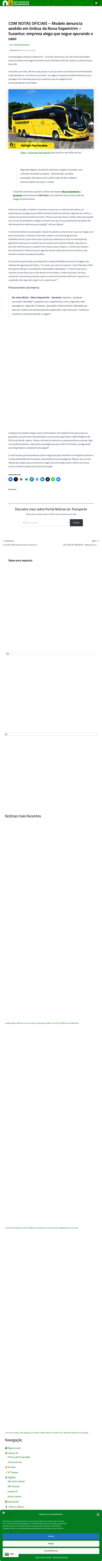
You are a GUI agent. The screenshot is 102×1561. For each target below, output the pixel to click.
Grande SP (13, 1491)
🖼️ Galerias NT (12, 1501)
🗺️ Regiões (10, 1477)
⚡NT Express (11, 1472)
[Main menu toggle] (96, 3)
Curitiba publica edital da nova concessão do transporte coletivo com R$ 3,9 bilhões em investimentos (42, 1023)
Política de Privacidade (43, 1557)
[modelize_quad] (51, 771)
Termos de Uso (15, 1462)
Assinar (76, 522)
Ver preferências (51, 1550)
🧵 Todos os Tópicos (14, 1506)
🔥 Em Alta (10, 1467)
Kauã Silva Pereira (22, 45)
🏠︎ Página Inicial (13, 1448)
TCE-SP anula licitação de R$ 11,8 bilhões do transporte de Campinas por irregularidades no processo (41, 1228)
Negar (51, 1543)
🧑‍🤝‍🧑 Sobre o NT (12, 1453)
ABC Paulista (14, 1486)
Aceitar (51, 1536)
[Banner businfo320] (51, 689)
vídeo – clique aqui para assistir (35, 152)
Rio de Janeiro (14, 1496)
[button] (98, 1514)
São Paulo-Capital (16, 1481)
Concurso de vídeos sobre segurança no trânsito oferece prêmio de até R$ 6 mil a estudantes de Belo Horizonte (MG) (46, 1433)
